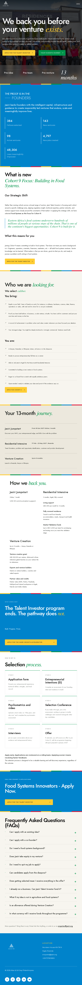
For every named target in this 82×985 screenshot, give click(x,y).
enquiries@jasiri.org (65, 926)
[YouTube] (29, 979)
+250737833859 (48, 958)
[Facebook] (12, 979)
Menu (78, 3)
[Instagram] (18, 979)
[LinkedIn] (24, 979)
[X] (7, 979)
